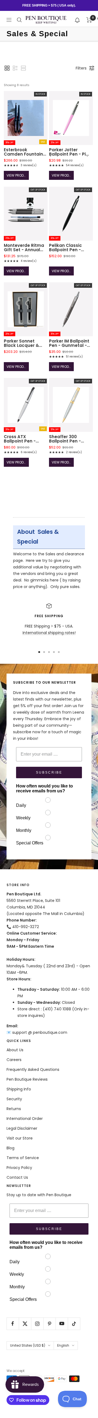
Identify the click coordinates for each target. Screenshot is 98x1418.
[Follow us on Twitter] (25, 1323)
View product (18, 175)
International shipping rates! (49, 632)
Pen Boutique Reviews (27, 1079)
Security (14, 1099)
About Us (15, 1050)
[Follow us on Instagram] (37, 1323)
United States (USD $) (27, 1345)
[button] (77, 19)
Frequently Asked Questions (33, 1069)
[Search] (19, 19)
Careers (14, 1059)
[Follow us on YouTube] (62, 1323)
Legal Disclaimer (22, 1128)
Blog (10, 1148)
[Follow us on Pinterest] (49, 1323)
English (63, 1345)
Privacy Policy (19, 1167)
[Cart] (89, 20)
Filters (81, 68)
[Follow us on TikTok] (74, 1323)
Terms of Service (23, 1158)
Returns (14, 1108)
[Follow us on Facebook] (13, 1323)
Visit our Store (20, 1138)
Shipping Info (19, 1089)
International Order (25, 1118)
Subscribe (49, 772)
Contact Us (17, 1177)
